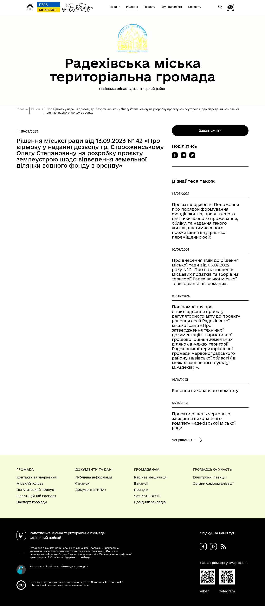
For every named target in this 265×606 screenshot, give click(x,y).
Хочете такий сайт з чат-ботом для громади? (59, 566)
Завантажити (210, 130)
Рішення (37, 109)
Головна (22, 109)
